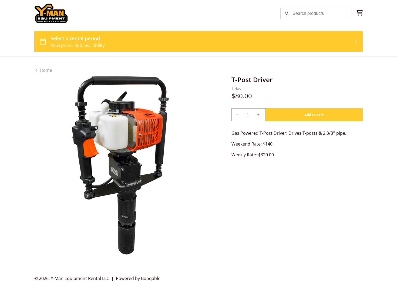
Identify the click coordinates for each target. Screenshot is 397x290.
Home (45, 70)
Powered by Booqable (138, 278)
